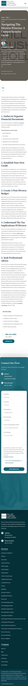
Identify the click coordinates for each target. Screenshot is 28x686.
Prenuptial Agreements (7, 605)
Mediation (3, 589)
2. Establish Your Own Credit (10, 318)
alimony (3, 237)
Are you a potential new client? (11, 425)
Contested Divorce (5, 582)
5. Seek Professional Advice (9, 327)
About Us (3, 648)
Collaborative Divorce (6, 579)
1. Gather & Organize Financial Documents (13, 316)
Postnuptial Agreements (7, 602)
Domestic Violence (5, 592)
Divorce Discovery (5, 632)
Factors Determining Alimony (8, 625)
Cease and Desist (5, 563)
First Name (6, 394)
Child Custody (4, 566)
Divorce (3, 586)
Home (2, 17)
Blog (7, 17)
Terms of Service (9, 462)
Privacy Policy (16, 460)
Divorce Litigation (5, 638)
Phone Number (7, 417)
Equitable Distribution (6, 596)
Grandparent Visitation (7, 615)
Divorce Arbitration (6, 635)
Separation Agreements (7, 609)
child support (20, 233)
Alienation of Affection (6, 553)
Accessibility (4, 665)
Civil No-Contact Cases (6, 576)
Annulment (4, 559)
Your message (7, 432)
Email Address (7, 409)
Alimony (3, 556)
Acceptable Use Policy (8, 457)
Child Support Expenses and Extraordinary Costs (13, 619)
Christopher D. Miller (7, 47)
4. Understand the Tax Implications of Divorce (13, 324)
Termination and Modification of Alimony (11, 629)
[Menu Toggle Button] (25, 2)
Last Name (6, 402)
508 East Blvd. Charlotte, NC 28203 (10, 536)
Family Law (4, 599)
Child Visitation (5, 569)
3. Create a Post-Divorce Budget (10, 321)
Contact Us (8, 341)
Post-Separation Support (7, 612)
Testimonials (4, 655)
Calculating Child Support (7, 622)
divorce (22, 123)
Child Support (4, 573)
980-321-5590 (8, 385)
